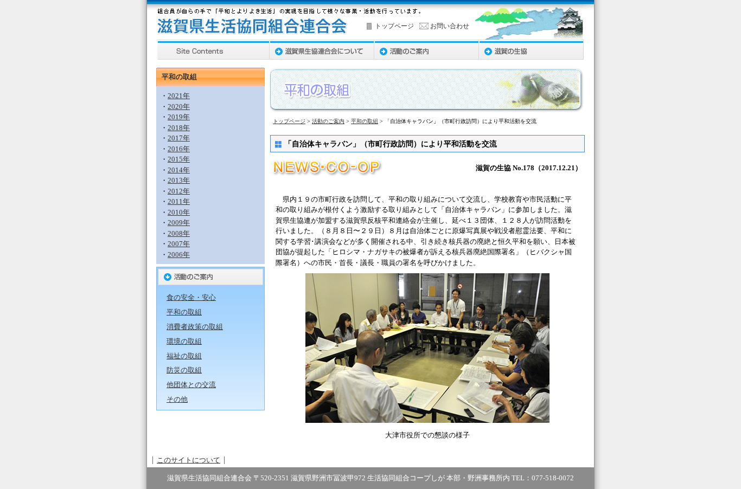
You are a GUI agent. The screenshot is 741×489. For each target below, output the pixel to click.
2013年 (179, 180)
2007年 (179, 244)
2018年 (179, 128)
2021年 (179, 96)
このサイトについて (188, 460)
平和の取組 (364, 121)
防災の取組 (184, 370)
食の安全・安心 (191, 297)
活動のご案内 (426, 50)
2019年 (179, 117)
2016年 (179, 149)
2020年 (179, 106)
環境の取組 (184, 341)
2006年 (179, 254)
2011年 (179, 201)
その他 (177, 399)
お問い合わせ (449, 26)
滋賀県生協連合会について (322, 50)
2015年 (179, 159)
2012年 (179, 191)
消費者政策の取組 (195, 327)
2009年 (179, 222)
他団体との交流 (191, 385)
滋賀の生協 (531, 50)
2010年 (179, 212)
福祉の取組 (184, 356)
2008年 (179, 233)
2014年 (179, 170)
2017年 (179, 138)
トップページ (394, 26)
